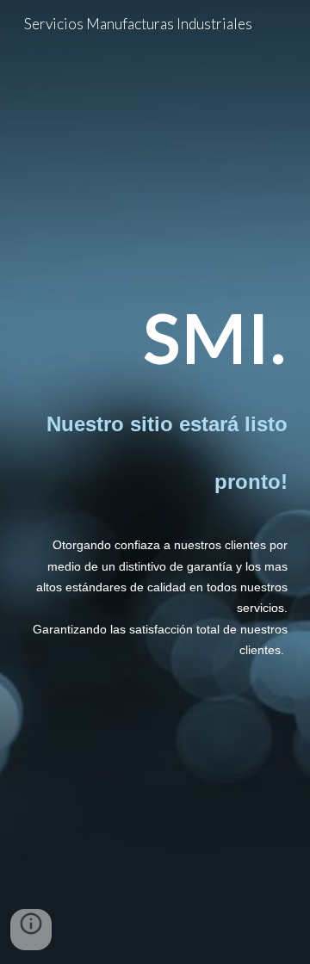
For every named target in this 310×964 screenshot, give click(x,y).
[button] (31, 929)
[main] (155, 337)
